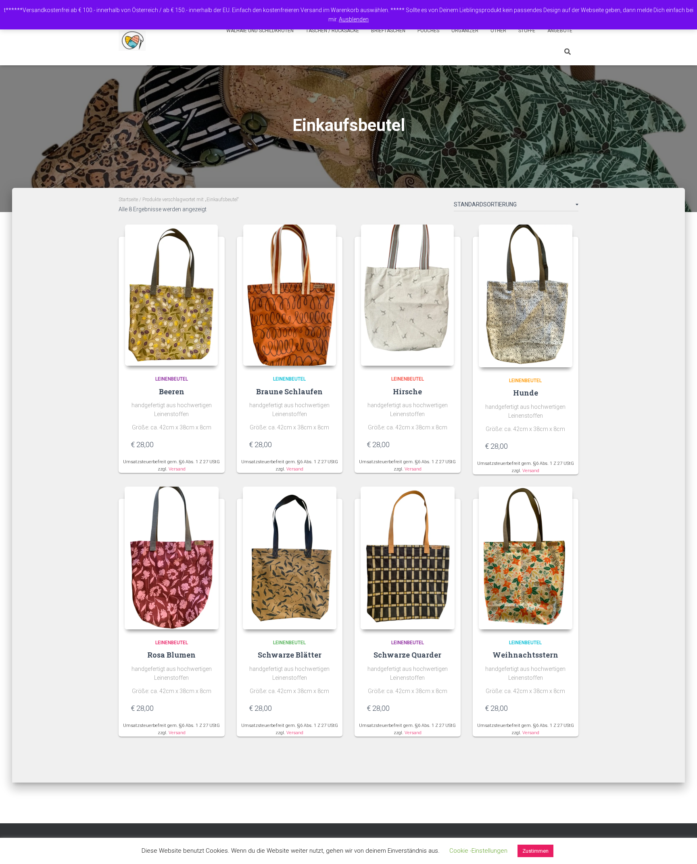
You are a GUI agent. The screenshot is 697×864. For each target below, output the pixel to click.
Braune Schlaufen (289, 391)
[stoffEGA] (132, 41)
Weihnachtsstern (525, 655)
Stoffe (526, 30)
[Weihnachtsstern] (526, 558)
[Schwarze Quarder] (408, 558)
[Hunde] (526, 296)
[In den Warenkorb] (209, 444)
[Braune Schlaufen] (289, 295)
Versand (177, 469)
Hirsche (407, 391)
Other (498, 30)
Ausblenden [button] (354, 19)
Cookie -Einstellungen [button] (478, 850)
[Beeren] (171, 295)
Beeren (171, 391)
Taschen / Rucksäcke (332, 30)
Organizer (464, 30)
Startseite (128, 199)
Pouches (428, 30)
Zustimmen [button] (535, 851)
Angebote (559, 30)
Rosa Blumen (171, 655)
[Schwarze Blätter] (290, 558)
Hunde (525, 393)
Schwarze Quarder (407, 655)
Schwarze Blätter (289, 655)
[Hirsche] (407, 295)
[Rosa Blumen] (172, 558)
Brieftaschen (388, 30)
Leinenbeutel (171, 379)
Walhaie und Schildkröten (260, 30)
